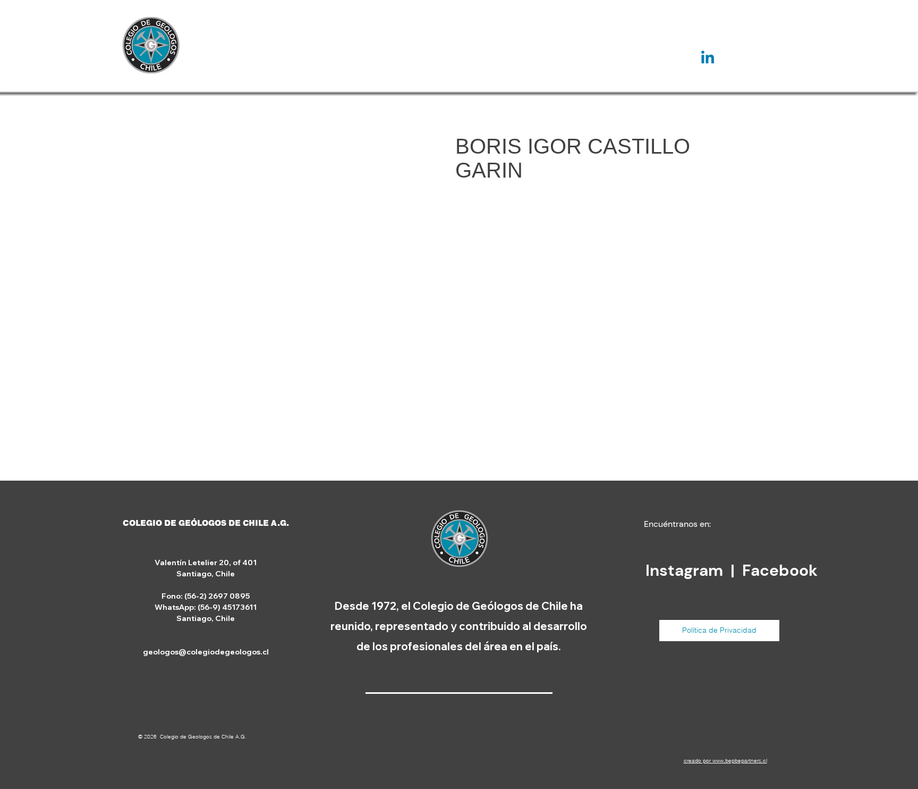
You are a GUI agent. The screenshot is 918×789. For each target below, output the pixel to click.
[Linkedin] (708, 58)
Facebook (780, 570)
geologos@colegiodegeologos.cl (206, 652)
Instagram (686, 570)
